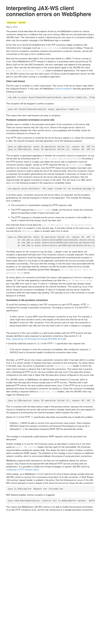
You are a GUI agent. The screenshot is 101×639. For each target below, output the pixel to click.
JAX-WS (22, 22)
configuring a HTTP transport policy (22, 469)
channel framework (63, 88)
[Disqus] (50, 543)
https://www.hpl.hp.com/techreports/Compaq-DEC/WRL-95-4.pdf (35, 338)
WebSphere (12, 22)
